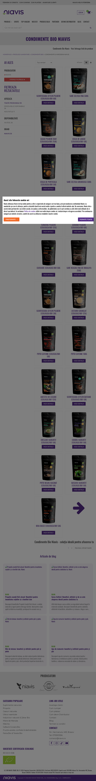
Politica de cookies (30, 211)
